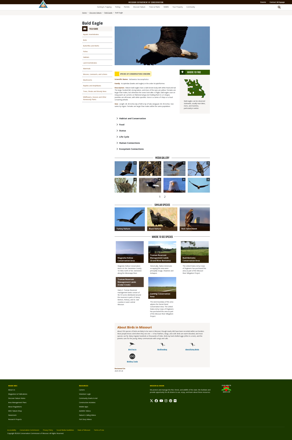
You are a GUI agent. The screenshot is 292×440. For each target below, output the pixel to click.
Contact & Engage (277, 2)
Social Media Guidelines (65, 430)
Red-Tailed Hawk (189, 228)
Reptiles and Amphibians (92, 86)
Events (263, 2)
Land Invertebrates (90, 63)
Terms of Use (99, 430)
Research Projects (15, 419)
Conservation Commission (29, 430)
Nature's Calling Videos (87, 415)
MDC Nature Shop (15, 411)
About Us (11, 390)
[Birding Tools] (132, 357)
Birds (85, 40)
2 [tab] (165, 197)
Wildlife (166, 7)
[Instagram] (166, 401)
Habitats (86, 57)
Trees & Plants (154, 7)
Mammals (86, 68)
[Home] (43, 6)
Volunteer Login (85, 394)
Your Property (177, 7)
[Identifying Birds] (192, 345)
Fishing (117, 7)
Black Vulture (155, 228)
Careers (82, 390)
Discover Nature (139, 7)
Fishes (85, 51)
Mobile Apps (83, 407)
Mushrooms (87, 80)
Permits (127, 7)
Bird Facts (132, 349)
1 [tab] (160, 197)
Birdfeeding (162, 349)
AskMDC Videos (85, 411)
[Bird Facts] (132, 345)
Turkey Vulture (123, 228)
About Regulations (15, 407)
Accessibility (11, 430)
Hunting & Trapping (104, 7)
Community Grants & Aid (88, 398)
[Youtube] (161, 401)
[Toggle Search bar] (279, 7)
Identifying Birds (192, 349)
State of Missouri (84, 430)
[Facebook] (156, 401)
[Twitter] (151, 401)
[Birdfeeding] (162, 345)
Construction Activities (87, 402)
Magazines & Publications (17, 394)
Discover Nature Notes (16, 398)
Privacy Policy (48, 430)
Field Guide (108, 13)
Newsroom (12, 415)
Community (190, 7)
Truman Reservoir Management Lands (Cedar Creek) (127, 282)
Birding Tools (132, 361)
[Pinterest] (170, 401)
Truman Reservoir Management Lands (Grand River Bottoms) (160, 258)
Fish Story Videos (85, 419)
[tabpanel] (162, 177)
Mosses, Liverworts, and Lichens (95, 74)
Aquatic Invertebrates (91, 34)
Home (84, 13)
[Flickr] (175, 401)
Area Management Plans (17, 402)
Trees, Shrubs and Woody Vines (94, 91)
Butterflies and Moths (91, 46)
